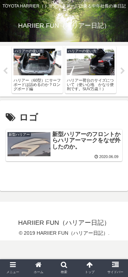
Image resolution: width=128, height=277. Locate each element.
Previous (5, 71)
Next (122, 71)
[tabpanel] (37, 69)
